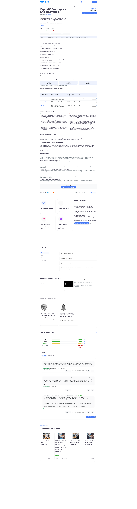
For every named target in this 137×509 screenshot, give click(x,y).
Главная (41, 6)
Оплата (42, 255)
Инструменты (44, 260)
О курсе (41, 239)
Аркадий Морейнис (48, 315)
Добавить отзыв (91, 416)
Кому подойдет (44, 252)
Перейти (94, 98)
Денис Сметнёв (48, 14)
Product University (79, 279)
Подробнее (92, 288)
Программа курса (45, 257)
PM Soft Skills (43, 98)
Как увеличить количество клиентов (75, 444)
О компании (51, 355)
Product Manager (44, 443)
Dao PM (42, 105)
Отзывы (45, 239)
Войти (94, 2)
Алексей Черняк (66, 316)
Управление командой (58, 6)
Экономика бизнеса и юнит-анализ (89, 444)
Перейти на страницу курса (89, 13)
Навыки (43, 263)
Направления (48, 6)
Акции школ (86, 2)
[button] (96, 461)
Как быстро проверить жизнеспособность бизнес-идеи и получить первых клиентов (61, 448)
